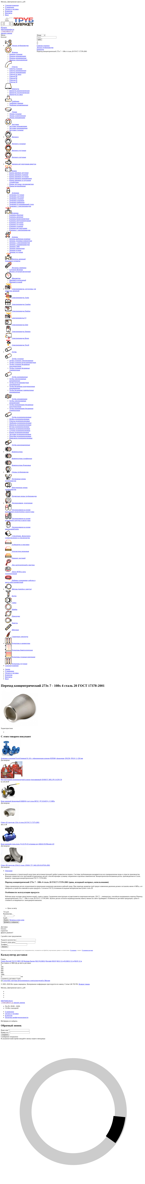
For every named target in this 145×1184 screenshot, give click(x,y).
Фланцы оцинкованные (17, 58)
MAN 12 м (78, 961)
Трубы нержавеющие (19, 399)
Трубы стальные (17, 359)
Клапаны (14, 213)
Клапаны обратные (16, 215)
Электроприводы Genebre (21, 304)
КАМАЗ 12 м (69, 961)
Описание (8, 871)
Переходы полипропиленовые (20, 425)
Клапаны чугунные (16, 224)
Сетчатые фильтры (16, 270)
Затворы (14, 237)
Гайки (13, 603)
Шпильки (15, 630)
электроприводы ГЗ (18, 318)
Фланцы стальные (15, 54)
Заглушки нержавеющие (18, 126)
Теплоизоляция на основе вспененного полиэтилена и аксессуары (19, 511)
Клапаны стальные (16, 226)
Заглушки (15, 124)
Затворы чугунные (16, 252)
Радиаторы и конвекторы (20, 643)
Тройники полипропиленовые (20, 423)
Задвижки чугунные (16, 195)
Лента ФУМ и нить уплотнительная (15, 573)
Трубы (14, 352)
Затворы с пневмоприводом (19, 244)
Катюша (27, 961)
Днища (14, 112)
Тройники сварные (16, 103)
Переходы (15, 89)
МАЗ (37, 961)
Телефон (4, 944)
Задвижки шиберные (17, 202)
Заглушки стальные (16, 130)
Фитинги (15, 137)
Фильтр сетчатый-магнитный (20, 271)
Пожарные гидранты (12, 261)
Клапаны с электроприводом (19, 230)
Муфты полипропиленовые (19, 419)
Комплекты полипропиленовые (20, 438)
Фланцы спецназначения (18, 60)
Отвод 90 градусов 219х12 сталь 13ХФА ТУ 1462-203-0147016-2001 (25, 865)
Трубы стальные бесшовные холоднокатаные (19, 365)
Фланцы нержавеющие (17, 56)
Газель (3, 961)
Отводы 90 (13, 76)
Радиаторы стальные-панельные (23, 657)
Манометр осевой (15, 282)
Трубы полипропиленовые (21, 417)
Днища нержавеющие (17, 118)
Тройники (15, 101)
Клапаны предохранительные (20, 221)
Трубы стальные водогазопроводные (22, 362)
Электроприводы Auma (20, 297)
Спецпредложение (12, 666)
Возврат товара (84, 984)
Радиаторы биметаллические (22, 650)
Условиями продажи (87, 950)
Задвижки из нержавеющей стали (21, 204)
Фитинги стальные (18, 144)
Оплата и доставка (12, 9)
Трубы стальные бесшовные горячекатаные (19, 369)
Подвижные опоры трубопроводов (15, 480)
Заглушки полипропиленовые (20, 434)
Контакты (8, 13)
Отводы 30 (13, 82)
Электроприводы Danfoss (20, 311)
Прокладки (15, 616)
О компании (9, 7)
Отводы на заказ (15, 74)
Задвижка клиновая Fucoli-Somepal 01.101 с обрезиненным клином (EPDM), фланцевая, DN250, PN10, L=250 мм (42, 758)
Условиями (73, 950)
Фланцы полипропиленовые (19, 429)
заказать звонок (6, 33)
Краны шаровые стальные (18, 175)
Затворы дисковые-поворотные (20, 241)
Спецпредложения (12, 5)
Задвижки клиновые (16, 200)
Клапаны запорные (16, 217)
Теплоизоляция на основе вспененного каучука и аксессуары (17, 519)
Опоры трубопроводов (19, 472)
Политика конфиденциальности (16, 1017)
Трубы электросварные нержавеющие (17, 402)
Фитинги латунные (18, 157)
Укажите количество (8, 940)
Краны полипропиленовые (19, 432)
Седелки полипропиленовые (19, 430)
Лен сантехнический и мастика (23, 565)
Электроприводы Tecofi (20, 345)
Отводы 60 (13, 78)
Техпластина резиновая (20, 551)
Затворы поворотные (17, 248)
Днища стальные (15, 114)
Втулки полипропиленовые (19, 427)
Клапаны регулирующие (18, 228)
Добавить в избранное (11, 922)
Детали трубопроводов (20, 45)
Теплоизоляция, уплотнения (21, 503)
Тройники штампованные (18, 105)
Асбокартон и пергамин (20, 544)
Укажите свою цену (8, 942)
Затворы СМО (14, 246)
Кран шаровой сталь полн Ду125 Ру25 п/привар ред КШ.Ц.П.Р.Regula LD (27, 844)
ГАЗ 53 (14, 961)
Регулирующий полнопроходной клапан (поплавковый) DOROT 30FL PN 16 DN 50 (31, 779)
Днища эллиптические (17, 116)
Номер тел (5, 1032)
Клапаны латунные (16, 222)
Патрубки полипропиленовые (20, 436)
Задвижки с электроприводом (20, 206)
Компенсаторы (17, 452)
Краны (14, 171)
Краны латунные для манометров (21, 184)
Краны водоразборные (17, 186)
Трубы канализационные (20, 445)
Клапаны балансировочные (19, 219)
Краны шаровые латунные (19, 173)
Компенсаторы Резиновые (21, 465)
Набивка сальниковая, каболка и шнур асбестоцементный (20, 581)
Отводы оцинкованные (17, 70)
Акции (7, 669)
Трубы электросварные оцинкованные (17, 380)
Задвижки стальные (16, 198)
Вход (7, 15)
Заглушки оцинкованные (18, 128)
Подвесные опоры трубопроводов (24, 496)
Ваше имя (5, 1030)
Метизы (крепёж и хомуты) (21, 589)
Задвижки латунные (16, 197)
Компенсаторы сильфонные (21, 458)
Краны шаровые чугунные (19, 176)
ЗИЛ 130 (20, 961)
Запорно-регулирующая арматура (23, 164)
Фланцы (14, 52)
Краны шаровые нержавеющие (20, 178)
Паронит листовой (18, 558)
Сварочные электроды (19, 636)
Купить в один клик (17, 920)
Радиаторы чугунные (19, 664)
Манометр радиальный (17, 280)
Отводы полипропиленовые (19, 421)
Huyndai (49, 961)
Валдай (8, 961)
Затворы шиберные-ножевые (19, 239)
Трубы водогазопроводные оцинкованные (19, 383)
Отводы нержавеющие (17, 72)
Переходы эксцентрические (19, 92)
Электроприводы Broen (20, 338)
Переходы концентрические (19, 91)
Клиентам (8, 11)
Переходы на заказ (16, 94)
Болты (13, 596)
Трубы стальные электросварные (21, 360)
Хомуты (14, 623)
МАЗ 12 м (60, 961)
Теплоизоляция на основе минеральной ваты (17, 528)
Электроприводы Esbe (19, 325)
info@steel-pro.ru (7, 1001)
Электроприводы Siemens (20, 331)
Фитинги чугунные (18, 150)
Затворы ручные (15, 250)
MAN (54, 961)
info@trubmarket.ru (7, 29)
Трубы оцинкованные (19, 377)
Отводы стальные (15, 69)
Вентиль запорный (18, 259)
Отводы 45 (13, 80)
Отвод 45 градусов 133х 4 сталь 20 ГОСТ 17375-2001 (20, 822)
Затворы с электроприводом (19, 243)
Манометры (15, 278)
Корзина (4, 27)
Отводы (14, 67)
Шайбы (14, 609)
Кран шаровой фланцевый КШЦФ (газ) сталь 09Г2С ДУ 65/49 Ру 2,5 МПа (28, 801)
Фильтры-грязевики (18, 268)
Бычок (32, 961)
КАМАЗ (42, 961)
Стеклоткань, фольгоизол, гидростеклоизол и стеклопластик (18, 537)
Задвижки (15, 193)
